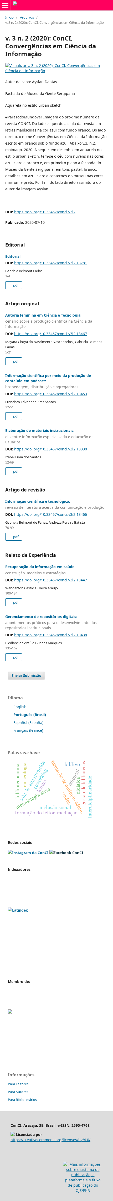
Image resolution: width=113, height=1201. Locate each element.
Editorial (12, 256)
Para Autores (18, 1091)
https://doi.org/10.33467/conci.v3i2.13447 (50, 579)
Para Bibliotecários (22, 1099)
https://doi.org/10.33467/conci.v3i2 (44, 211)
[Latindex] (18, 910)
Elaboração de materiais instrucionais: (49, 436)
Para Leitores (18, 1084)
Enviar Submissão (26, 675)
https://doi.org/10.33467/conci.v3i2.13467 (50, 333)
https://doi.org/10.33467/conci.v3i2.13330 (50, 449)
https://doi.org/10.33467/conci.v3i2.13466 (50, 514)
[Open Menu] (5, 5)
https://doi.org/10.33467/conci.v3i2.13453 (50, 393)
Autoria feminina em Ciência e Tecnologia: (48, 321)
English (20, 706)
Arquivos (27, 17)
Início (9, 17)
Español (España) (28, 722)
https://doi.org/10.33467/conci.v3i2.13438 (50, 634)
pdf (15, 285)
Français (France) (28, 730)
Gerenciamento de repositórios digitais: (51, 622)
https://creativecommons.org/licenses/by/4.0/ (50, 1139)
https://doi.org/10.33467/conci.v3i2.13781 (50, 262)
